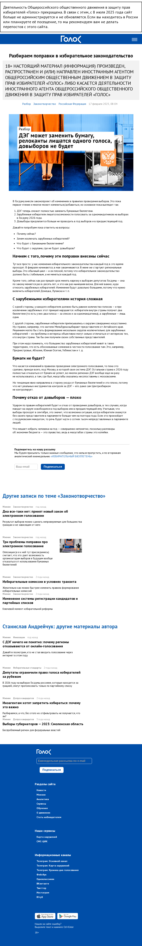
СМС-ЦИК (42, 841)
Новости (41, 790)
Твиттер (41, 888)
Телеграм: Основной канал (52, 861)
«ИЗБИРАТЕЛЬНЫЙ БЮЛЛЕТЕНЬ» (71, 456)
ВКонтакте (43, 883)
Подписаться (53, 466)
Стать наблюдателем (49, 817)
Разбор (26, 103)
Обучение (42, 808)
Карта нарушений (47, 836)
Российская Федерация (72, 103)
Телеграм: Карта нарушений (53, 865)
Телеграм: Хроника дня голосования (58, 870)
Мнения (41, 794)
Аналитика (43, 799)
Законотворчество (44, 103)
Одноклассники (45, 879)
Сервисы (41, 803)
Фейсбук (41, 874)
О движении (43, 812)
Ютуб (40, 897)
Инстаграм (43, 892)
